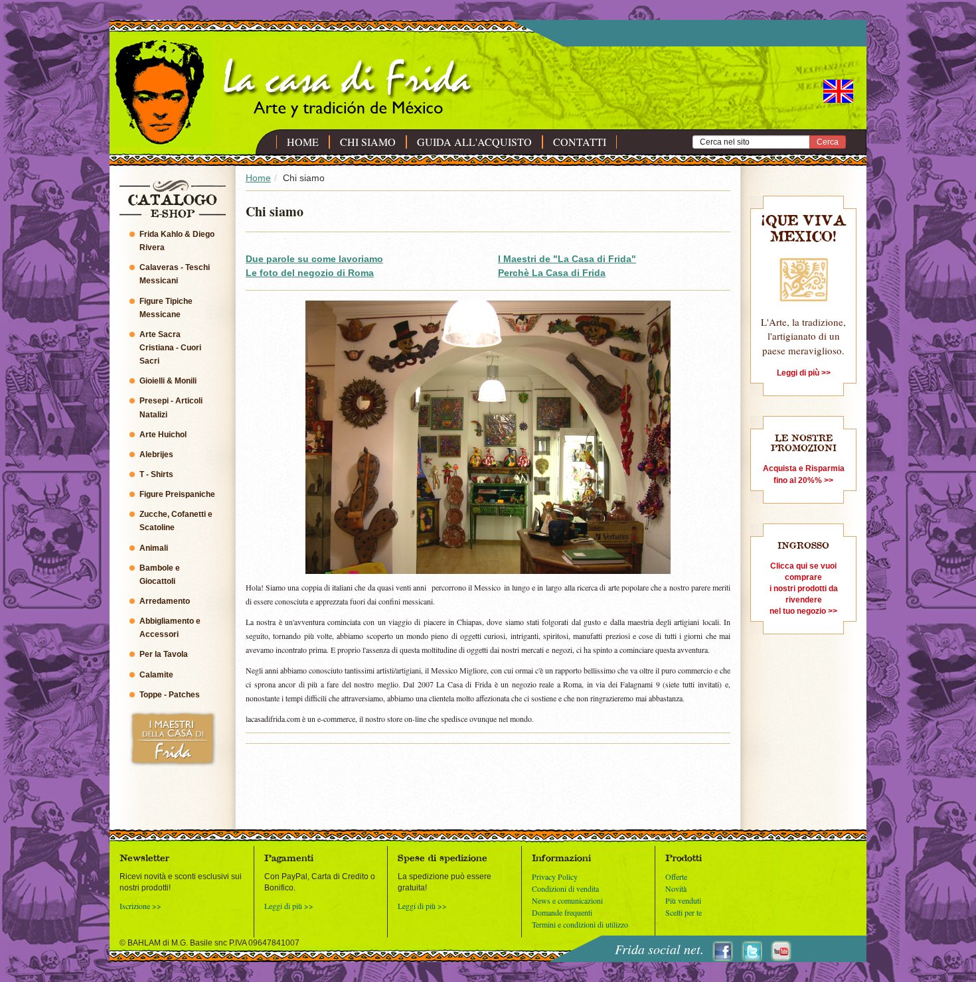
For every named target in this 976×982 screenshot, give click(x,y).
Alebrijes (156, 454)
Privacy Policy (555, 876)
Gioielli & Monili (168, 381)
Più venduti (683, 900)
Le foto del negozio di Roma (310, 272)
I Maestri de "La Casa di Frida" (567, 258)
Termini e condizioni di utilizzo (580, 924)
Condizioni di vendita (565, 888)
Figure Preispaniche (177, 494)
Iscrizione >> (140, 905)
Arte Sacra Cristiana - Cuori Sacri (170, 348)
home (303, 142)
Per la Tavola (163, 654)
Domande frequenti (562, 912)
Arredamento (164, 601)
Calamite (156, 674)
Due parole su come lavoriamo (314, 258)
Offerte (676, 876)
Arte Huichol (163, 434)
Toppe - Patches (169, 694)
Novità (676, 888)
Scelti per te (683, 912)
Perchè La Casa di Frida (552, 272)
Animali (153, 548)
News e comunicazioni (567, 900)
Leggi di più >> (288, 905)
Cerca (828, 142)
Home (258, 178)
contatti (579, 142)
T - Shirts (156, 474)
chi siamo (368, 142)
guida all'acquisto (474, 142)
